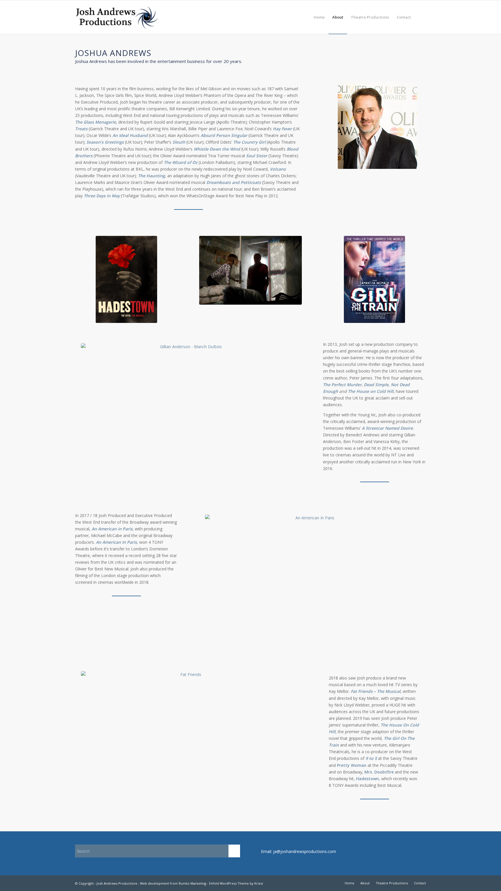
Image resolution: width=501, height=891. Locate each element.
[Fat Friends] (188, 738)
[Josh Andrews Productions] (117, 17)
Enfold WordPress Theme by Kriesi (236, 883)
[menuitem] (319, 17)
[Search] (420, 17)
